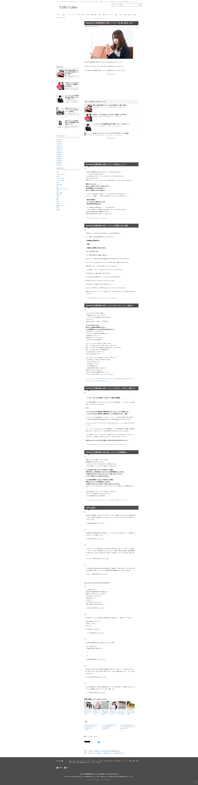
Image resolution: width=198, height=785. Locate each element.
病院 (125, 14)
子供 (100, 14)
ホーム (58, 14)
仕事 (88, 14)
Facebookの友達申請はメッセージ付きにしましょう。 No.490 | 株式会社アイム (102, 297)
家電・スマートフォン (108, 14)
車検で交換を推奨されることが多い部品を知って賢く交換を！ (110, 105)
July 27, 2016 (103, 574)
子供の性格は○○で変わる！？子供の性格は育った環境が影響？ (130, 712)
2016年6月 (59, 160)
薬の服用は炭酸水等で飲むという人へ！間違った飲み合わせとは (96, 712)
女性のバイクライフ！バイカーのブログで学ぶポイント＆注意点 (111, 133)
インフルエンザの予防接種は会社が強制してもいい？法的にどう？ (111, 124)
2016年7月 (59, 158)
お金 (63, 14)
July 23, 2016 (100, 632)
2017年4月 (59, 139)
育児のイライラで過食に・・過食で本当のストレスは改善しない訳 (106, 753)
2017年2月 (59, 143)
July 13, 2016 (103, 677)
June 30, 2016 (101, 692)
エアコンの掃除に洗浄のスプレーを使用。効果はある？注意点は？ (122, 712)
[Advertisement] (111, 86)
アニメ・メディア (71, 14)
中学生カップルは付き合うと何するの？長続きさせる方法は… (110, 114)
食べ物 (134, 14)
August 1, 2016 (100, 523)
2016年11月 (59, 150)
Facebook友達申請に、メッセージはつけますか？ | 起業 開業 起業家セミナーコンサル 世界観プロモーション (107, 444)
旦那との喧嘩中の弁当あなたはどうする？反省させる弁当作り (113, 712)
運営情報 (60, 767)
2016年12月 (59, 148)
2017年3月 (59, 141)
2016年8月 (59, 156)
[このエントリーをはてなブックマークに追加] (99, 742)
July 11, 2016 (102, 659)
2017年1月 (59, 146)
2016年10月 (59, 152)
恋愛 (116, 14)
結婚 (130, 14)
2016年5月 (59, 162)
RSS (67, 767)
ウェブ (88, 736)
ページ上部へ (195, 782)
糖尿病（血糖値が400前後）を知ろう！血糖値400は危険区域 (105, 712)
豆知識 (58, 203)
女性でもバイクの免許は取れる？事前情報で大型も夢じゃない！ (72, 122)
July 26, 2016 (100, 608)
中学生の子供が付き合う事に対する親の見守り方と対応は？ (88, 712)
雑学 (57, 207)
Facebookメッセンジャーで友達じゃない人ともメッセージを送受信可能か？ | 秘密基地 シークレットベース (107, 500)
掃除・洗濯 (59, 193)
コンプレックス (60, 178)
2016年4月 (59, 164)
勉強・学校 (93, 14)
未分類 (58, 195)
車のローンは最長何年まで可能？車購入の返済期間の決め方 (104, 751)
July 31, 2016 (105, 558)
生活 (121, 14)
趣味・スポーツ (94, 736)
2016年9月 (59, 154)
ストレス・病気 (80, 14)
